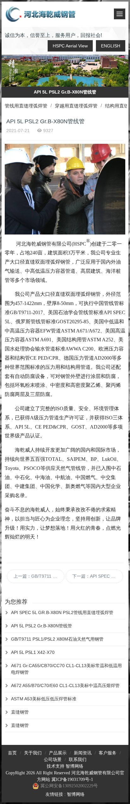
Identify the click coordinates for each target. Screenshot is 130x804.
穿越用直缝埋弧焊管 (76, 105)
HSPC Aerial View (70, 45)
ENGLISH (110, 45)
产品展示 (58, 753)
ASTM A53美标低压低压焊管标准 (43, 698)
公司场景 (53, 759)
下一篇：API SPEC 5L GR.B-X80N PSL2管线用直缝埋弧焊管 (97, 576)
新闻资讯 (83, 753)
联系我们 (77, 759)
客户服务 (107, 753)
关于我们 (33, 753)
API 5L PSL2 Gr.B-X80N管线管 (41, 625)
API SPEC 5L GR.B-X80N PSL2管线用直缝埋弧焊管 (62, 612)
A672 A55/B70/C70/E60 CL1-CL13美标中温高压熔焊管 (65, 685)
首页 (12, 753)
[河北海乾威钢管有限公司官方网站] (41, 14)
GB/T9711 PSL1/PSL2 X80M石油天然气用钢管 (57, 639)
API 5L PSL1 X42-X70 (33, 652)
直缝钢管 (20, 712)
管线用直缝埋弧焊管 (26, 105)
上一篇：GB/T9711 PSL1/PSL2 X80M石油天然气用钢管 (39, 576)
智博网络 (74, 766)
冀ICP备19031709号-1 (72, 779)
